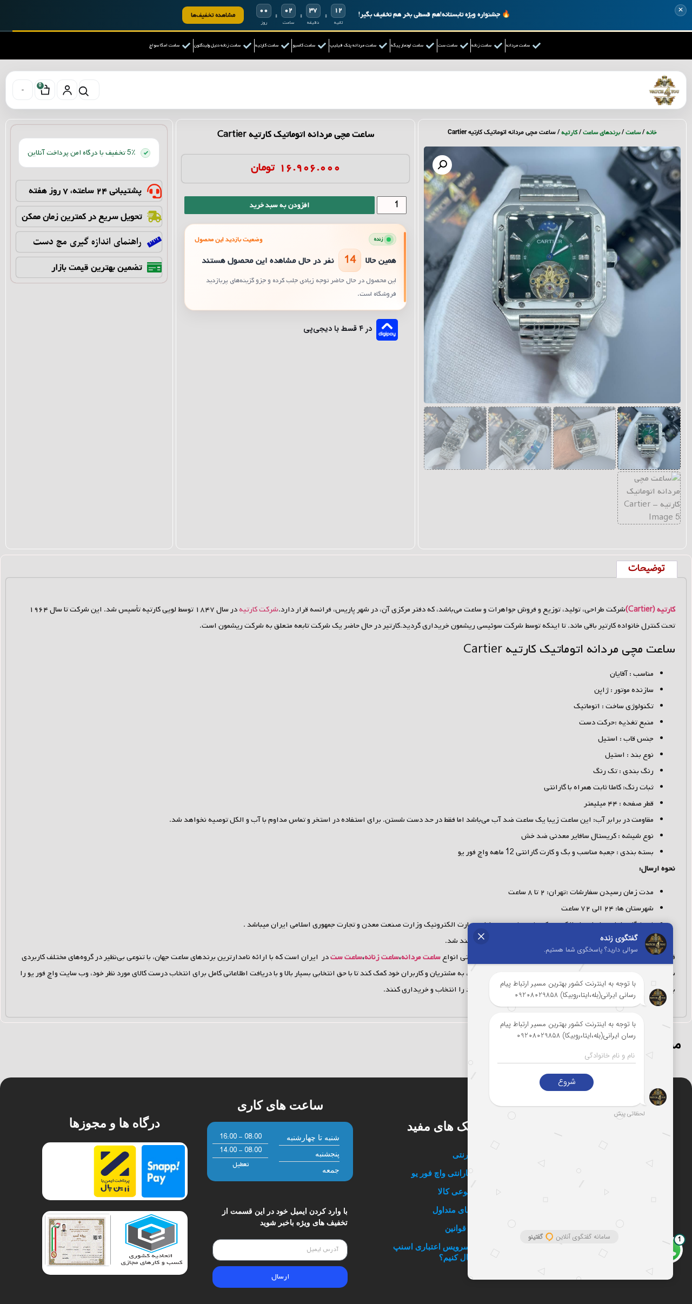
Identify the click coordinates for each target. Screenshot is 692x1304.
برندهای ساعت (601, 132)
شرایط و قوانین (471, 1228)
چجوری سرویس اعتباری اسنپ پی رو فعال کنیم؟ (445, 1252)
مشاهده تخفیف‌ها (213, 15)
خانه (651, 132)
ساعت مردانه (421, 957)
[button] (442, 165)
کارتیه (569, 132)
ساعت (633, 132)
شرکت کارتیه (258, 609)
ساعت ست (346, 957)
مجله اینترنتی (475, 1154)
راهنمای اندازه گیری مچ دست (87, 242)
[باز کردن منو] (22, 89)
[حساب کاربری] (67, 89)
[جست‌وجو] (89, 89)
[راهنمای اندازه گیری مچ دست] (154, 242)
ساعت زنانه (381, 957)
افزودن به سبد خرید (279, 205)
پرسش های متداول (464, 1209)
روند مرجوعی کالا (467, 1191)
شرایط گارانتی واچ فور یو (454, 1172)
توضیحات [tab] (646, 568)
